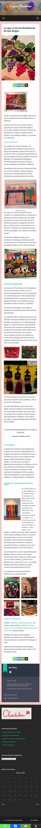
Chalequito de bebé (9, 742)
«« (21, 623)
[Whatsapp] (14, 85)
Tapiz (22, 685)
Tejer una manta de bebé (11, 735)
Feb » (37, 804)
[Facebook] (18, 85)
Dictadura (14, 688)
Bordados (10, 684)
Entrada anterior (12, 695)
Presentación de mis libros (12, 732)
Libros (23, 684)
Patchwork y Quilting (13, 685)
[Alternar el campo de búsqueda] (38, 18)
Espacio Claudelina (20, 6)
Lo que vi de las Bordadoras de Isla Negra (19, 29)
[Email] (22, 85)
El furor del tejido (8, 745)
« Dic (3, 804)
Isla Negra (28, 688)
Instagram (25, 562)
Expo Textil (17, 684)
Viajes (27, 685)
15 (15, 791)
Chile (8, 688)
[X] (26, 85)
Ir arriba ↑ (35, 820)
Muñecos (28, 684)
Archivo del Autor (10, 672)
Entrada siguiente (12, 698)
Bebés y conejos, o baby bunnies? (14, 739)
